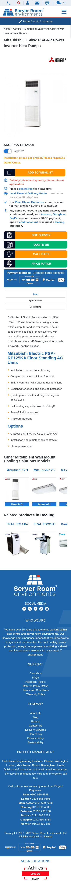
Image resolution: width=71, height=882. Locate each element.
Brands (35, 721)
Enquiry (47, 3)
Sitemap (47, 836)
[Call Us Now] (9, 3)
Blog (35, 717)
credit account (28, 221)
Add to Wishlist (40, 172)
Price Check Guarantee (29, 202)
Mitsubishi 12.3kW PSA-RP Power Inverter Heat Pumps (17, 470)
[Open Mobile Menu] (64, 11)
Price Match (41, 263)
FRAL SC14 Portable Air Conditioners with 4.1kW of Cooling (17, 524)
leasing (59, 221)
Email (37, 3)
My (28, 3)
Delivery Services (35, 729)
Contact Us (35, 725)
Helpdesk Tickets (35, 681)
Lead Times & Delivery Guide (28, 193)
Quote (41, 244)
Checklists (36, 673)
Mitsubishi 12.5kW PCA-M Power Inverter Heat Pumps (45, 470)
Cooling (17, 28)
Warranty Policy (35, 694)
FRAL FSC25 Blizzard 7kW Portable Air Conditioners (45, 524)
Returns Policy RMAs (35, 685)
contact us (26, 188)
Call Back (41, 254)
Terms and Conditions (36, 690)
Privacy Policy (35, 738)
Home (7, 28)
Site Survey (41, 235)
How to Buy (35, 733)
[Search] (19, 3)
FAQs (35, 677)
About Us (35, 713)
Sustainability (35, 742)
